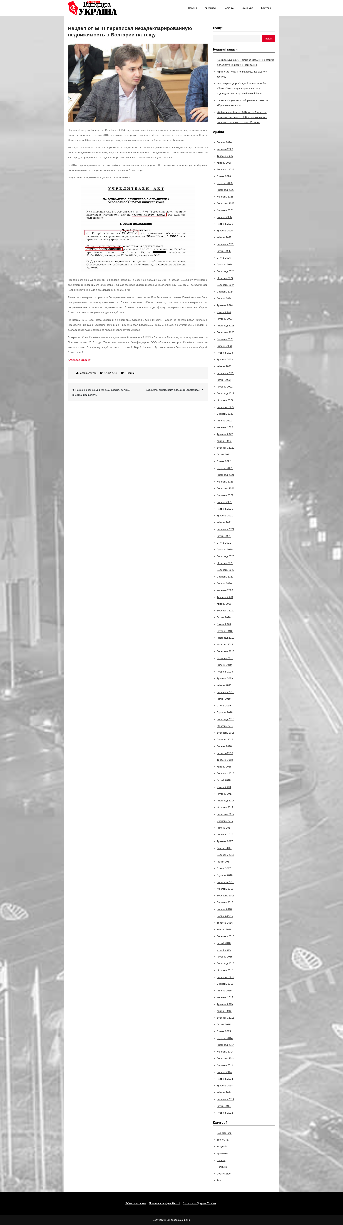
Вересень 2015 (225, 977)
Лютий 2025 (224, 250)
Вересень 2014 (225, 1058)
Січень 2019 (224, 705)
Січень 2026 (224, 176)
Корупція (266, 7)
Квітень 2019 (224, 685)
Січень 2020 (224, 624)
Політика (228, 7)
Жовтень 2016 (225, 888)
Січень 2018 (224, 787)
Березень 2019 (225, 692)
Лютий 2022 (224, 454)
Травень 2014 (225, 1085)
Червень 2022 (225, 427)
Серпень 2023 (225, 339)
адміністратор (88, 372)
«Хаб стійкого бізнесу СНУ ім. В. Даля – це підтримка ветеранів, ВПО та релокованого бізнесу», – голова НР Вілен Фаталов (242, 117)
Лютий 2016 (224, 943)
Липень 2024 (224, 298)
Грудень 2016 (225, 875)
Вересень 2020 (225, 569)
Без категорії (224, 1132)
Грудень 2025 (225, 183)
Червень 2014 (225, 1078)
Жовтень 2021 (225, 481)
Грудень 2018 (225, 712)
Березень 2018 (225, 773)
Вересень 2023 (225, 332)
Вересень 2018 (225, 732)
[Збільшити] (190, 189)
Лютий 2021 (224, 535)
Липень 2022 (224, 420)
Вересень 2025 (225, 203)
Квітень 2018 (224, 766)
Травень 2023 (225, 359)
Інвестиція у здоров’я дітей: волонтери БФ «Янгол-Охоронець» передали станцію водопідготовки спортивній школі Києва (241, 88)
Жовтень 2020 (225, 563)
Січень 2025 (224, 257)
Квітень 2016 (224, 929)
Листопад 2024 (225, 271)
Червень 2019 (225, 671)
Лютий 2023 (224, 379)
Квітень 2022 (224, 440)
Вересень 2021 (225, 488)
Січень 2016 (224, 949)
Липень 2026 (224, 142)
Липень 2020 (224, 583)
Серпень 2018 (225, 739)
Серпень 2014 (225, 1065)
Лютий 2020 (224, 617)
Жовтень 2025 (225, 196)
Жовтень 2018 (225, 725)
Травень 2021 (225, 515)
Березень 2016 (225, 936)
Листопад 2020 (225, 556)
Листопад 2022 (225, 393)
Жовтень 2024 (225, 278)
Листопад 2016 (225, 882)
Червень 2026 (225, 149)
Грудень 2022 (225, 386)
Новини (192, 7)
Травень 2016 (225, 922)
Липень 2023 (224, 345)
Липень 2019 (224, 664)
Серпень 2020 (225, 576)
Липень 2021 (224, 502)
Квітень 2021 (224, 522)
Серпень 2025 (225, 210)
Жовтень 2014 (225, 1051)
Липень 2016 (224, 909)
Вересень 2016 (225, 895)
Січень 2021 (224, 542)
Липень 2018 (224, 746)
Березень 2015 (225, 1017)
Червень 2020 (225, 590)
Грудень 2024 (225, 264)
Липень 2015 (224, 990)
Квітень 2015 (224, 1010)
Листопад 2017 (225, 800)
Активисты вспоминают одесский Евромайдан (173, 389)
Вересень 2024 (225, 284)
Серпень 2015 (225, 983)
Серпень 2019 (225, 658)
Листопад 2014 (225, 1044)
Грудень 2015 (225, 956)
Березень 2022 (225, 447)
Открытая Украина (79, 359)
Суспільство (224, 1173)
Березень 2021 (225, 529)
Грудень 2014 (225, 1038)
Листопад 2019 (225, 637)
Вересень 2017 (225, 814)
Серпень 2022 (225, 413)
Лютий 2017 (224, 861)
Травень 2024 (225, 305)
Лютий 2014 (224, 1105)
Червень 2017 (225, 834)
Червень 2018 (225, 753)
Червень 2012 (225, 1112)
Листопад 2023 (225, 325)
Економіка (247, 7)
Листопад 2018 (225, 719)
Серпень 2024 (225, 291)
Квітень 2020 (224, 603)
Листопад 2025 (225, 189)
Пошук (218, 27)
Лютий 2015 (224, 1024)
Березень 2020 (225, 610)
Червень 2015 (225, 997)
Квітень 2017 (224, 848)
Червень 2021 (225, 508)
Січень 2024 (224, 312)
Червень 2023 (225, 352)
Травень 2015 (225, 1004)
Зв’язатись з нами (135, 1203)
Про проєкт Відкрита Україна (199, 1203)
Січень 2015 (224, 1031)
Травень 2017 (225, 841)
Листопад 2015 (225, 963)
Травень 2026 (225, 155)
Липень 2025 (224, 217)
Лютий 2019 (224, 698)
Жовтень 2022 (225, 400)
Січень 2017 (224, 868)
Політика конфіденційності (164, 1203)
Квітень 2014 (224, 1092)
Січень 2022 (224, 461)
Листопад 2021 (225, 474)
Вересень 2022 (225, 407)
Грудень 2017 (225, 793)
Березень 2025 (225, 244)
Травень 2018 (225, 759)
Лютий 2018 (224, 780)
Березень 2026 (225, 169)
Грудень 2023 (225, 318)
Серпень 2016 (225, 902)
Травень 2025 (225, 230)
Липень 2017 (224, 827)
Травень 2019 (225, 678)
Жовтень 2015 (225, 970)
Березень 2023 (225, 373)
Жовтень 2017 (225, 807)
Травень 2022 (225, 434)
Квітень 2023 (224, 366)
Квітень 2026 (224, 162)
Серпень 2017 (225, 820)
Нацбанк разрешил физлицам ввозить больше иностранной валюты (101, 392)
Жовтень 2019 (225, 644)
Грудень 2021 (225, 468)
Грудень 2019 (225, 630)
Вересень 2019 (225, 651)
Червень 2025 (225, 223)
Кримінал (210, 7)
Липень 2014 (224, 1072)
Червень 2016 (225, 915)
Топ (219, 1180)
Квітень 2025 (224, 237)
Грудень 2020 (225, 549)
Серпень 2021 (225, 495)
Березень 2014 (225, 1099)
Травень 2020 (225, 597)
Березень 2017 (225, 854)
